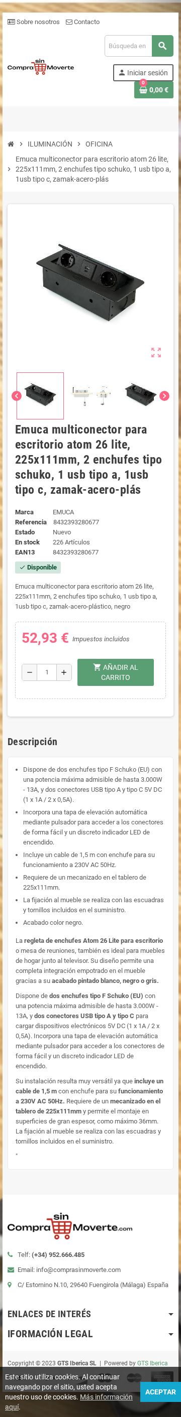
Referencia (31, 522)
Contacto (86, 22)
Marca (24, 512)
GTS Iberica (152, 1363)
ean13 (25, 552)
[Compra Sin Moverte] (41, 66)
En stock (27, 542)
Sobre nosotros (37, 22)
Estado (25, 532)
